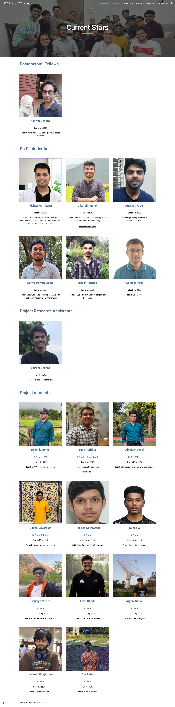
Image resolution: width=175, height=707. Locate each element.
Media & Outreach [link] (144, 3)
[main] (87, 28)
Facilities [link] (161, 3)
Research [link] (126, 3)
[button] (172, 3)
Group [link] (114, 3)
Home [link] (102, 3)
